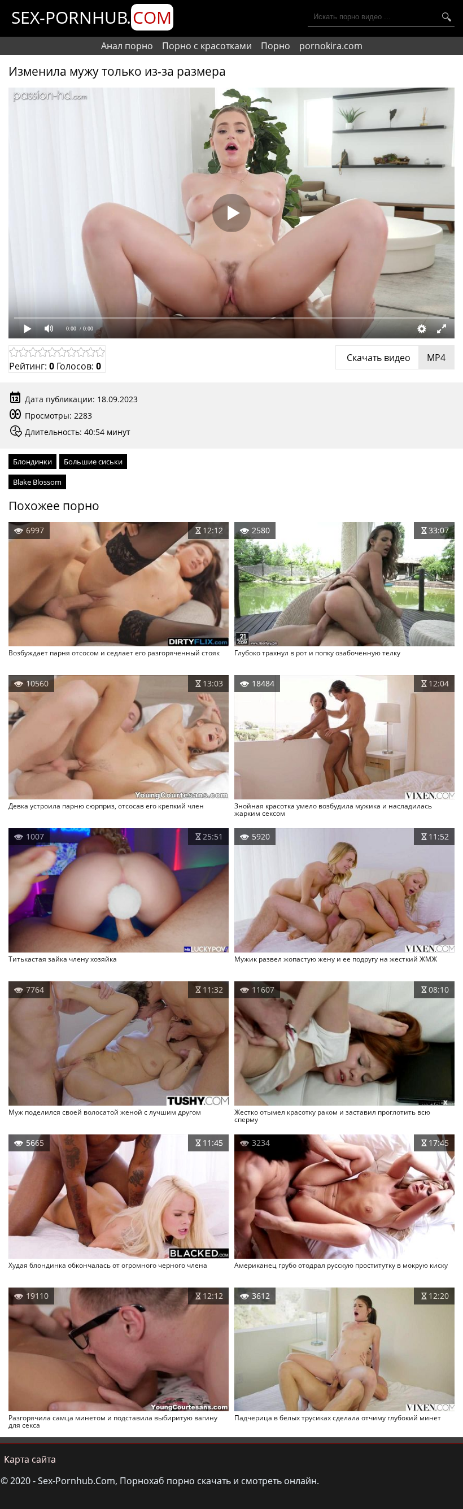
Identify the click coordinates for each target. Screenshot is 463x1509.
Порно (275, 46)
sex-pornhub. (91, 17)
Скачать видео (394, 357)
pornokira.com (330, 46)
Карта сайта (30, 1459)
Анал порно (127, 46)
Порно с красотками (207, 46)
